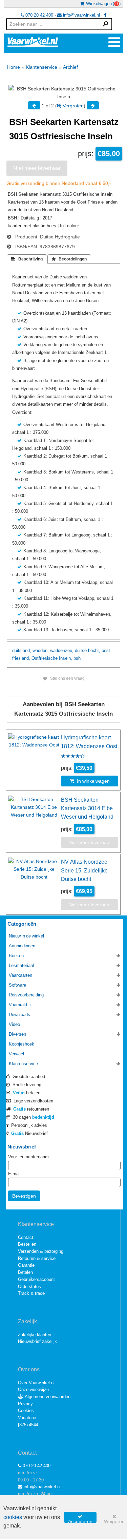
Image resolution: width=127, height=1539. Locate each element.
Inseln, (65, 658)
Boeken (16, 955)
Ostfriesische (44, 658)
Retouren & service (37, 1258)
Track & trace (31, 1293)
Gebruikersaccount (36, 1279)
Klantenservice (41, 67)
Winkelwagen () (102, 3)
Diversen (17, 1034)
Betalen (25, 1272)
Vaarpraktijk (20, 1005)
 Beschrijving (27, 259)
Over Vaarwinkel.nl (36, 1382)
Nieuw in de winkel (26, 936)
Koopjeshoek (21, 1044)
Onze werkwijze (33, 1389)
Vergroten (72, 105)
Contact (25, 1237)
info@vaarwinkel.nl (81, 15)
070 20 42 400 (38, 15)
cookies (12, 1517)
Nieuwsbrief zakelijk (37, 1341)
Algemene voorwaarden (47, 1396)
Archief (70, 67)
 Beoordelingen (69, 259)
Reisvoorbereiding (26, 995)
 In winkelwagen (90, 781)
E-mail (14, 1173)
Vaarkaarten (20, 975)
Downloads (19, 1014)
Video (14, 1024)
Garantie (26, 1265)
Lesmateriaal (21, 965)
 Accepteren (80, 1518)
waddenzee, (61, 650)
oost (106, 650)
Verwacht (18, 1054)
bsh (77, 658)
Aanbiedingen (22, 946)
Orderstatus (29, 1286)
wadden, (41, 650)
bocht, (94, 650)
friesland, (21, 658)
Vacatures (28, 1417)
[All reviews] (73, 756)
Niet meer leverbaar (37, 168)
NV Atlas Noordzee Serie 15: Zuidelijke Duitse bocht (84, 870)
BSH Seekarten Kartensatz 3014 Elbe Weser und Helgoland (87, 808)
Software (17, 985)
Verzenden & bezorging (40, 1251)
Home (13, 67)
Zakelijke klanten (34, 1334)
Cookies (26, 1410)
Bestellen (27, 1244)
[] (29, 1424)
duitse (81, 650)
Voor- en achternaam (28, 1156)
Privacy (25, 1403)
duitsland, (21, 650)
